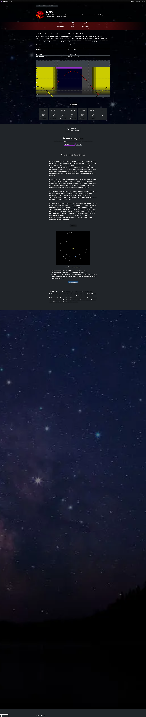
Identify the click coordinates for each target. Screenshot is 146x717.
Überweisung (67, 144)
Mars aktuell (60, 25)
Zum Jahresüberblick (102, 116)
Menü (143, 1)
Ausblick (73, 26)
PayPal (73, 144)
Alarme (132, 1)
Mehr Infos (79, 144)
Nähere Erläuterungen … (73, 282)
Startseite (45, 5)
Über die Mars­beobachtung (85, 27)
